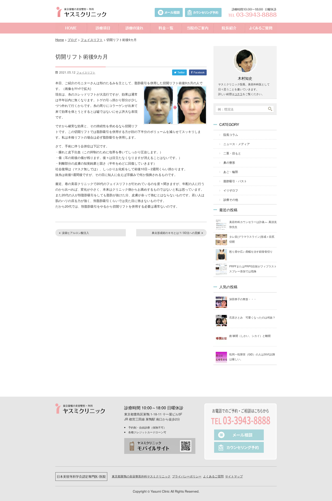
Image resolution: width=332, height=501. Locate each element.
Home (59, 39)
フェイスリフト (92, 39)
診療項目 (103, 28)
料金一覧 (166, 28)
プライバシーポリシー (186, 476)
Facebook (199, 72)
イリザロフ (230, 190)
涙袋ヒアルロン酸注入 (75, 233)
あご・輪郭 (230, 172)
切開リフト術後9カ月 (81, 56)
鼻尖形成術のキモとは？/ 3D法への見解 (176, 233)
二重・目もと (232, 153)
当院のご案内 (197, 28)
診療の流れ (134, 28)
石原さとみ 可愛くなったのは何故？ (252, 317)
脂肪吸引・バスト (235, 181)
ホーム (71, 28)
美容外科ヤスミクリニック (82, 12)
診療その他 (230, 199)
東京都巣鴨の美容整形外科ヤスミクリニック (141, 476)
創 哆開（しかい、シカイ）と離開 (250, 336)
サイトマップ (234, 476)
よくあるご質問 (261, 28)
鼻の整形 (229, 162)
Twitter (181, 72)
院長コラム (230, 134)
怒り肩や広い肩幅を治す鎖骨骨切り (251, 251)
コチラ (238, 94)
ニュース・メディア (236, 144)
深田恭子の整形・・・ (242, 299)
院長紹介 (229, 28)
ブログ (72, 39)
